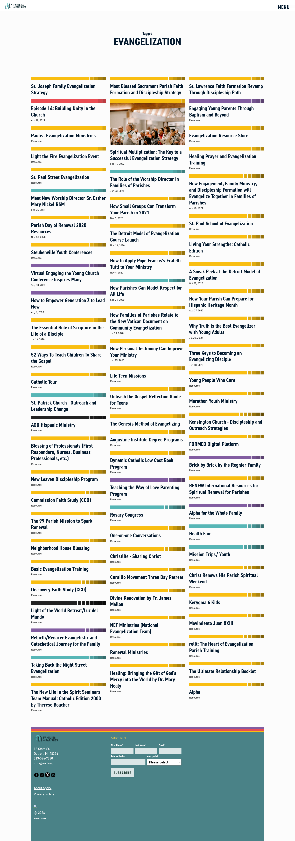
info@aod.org (43, 763)
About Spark (42, 788)
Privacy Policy (44, 794)
